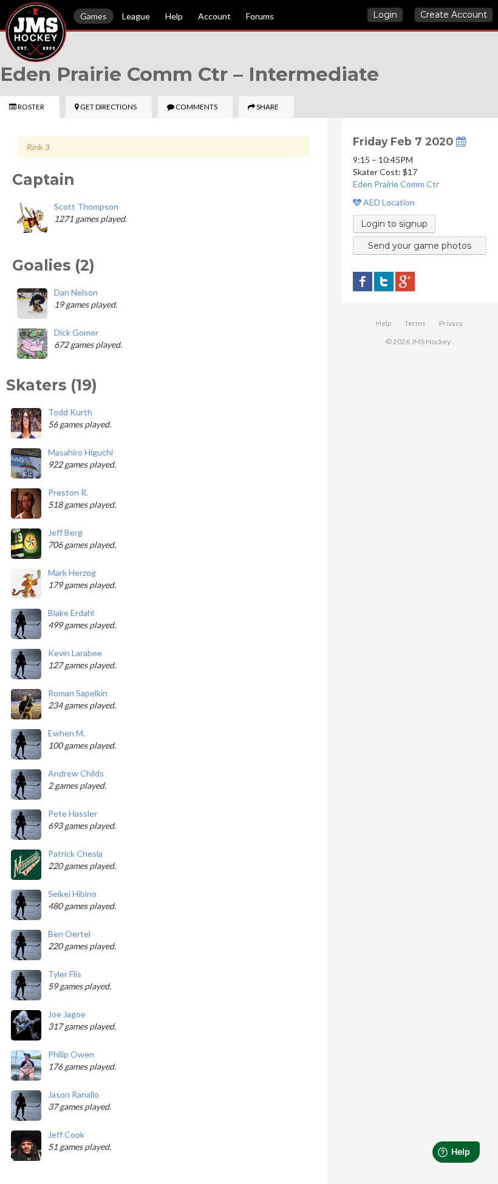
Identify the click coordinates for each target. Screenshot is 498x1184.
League (136, 16)
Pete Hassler (72, 813)
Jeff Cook (66, 1134)
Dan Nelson (76, 292)
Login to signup (394, 223)
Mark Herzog (72, 572)
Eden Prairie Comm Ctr (396, 184)
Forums (260, 16)
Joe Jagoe (67, 1014)
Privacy (451, 323)
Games (93, 16)
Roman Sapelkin (77, 693)
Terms (415, 323)
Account (214, 16)
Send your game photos (419, 245)
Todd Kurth (70, 412)
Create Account (453, 14)
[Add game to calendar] (461, 141)
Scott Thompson (86, 206)
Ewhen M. (66, 733)
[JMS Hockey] (5, 17)
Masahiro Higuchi (80, 452)
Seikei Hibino (72, 893)
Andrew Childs (76, 773)
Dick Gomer (76, 332)
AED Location (388, 202)
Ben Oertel (69, 934)
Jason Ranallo (73, 1094)
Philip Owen (71, 1054)
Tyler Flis (64, 974)
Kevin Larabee (75, 653)
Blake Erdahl (71, 613)
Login (385, 14)
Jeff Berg (65, 532)
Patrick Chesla (75, 853)
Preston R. (68, 492)
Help (174, 16)
